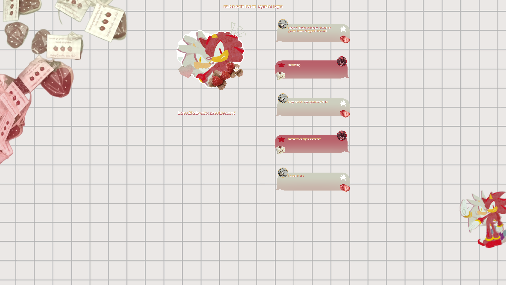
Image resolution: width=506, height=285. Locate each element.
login (278, 6)
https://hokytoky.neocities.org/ (206, 113)
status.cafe (233, 6)
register (265, 6)
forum (250, 6)
